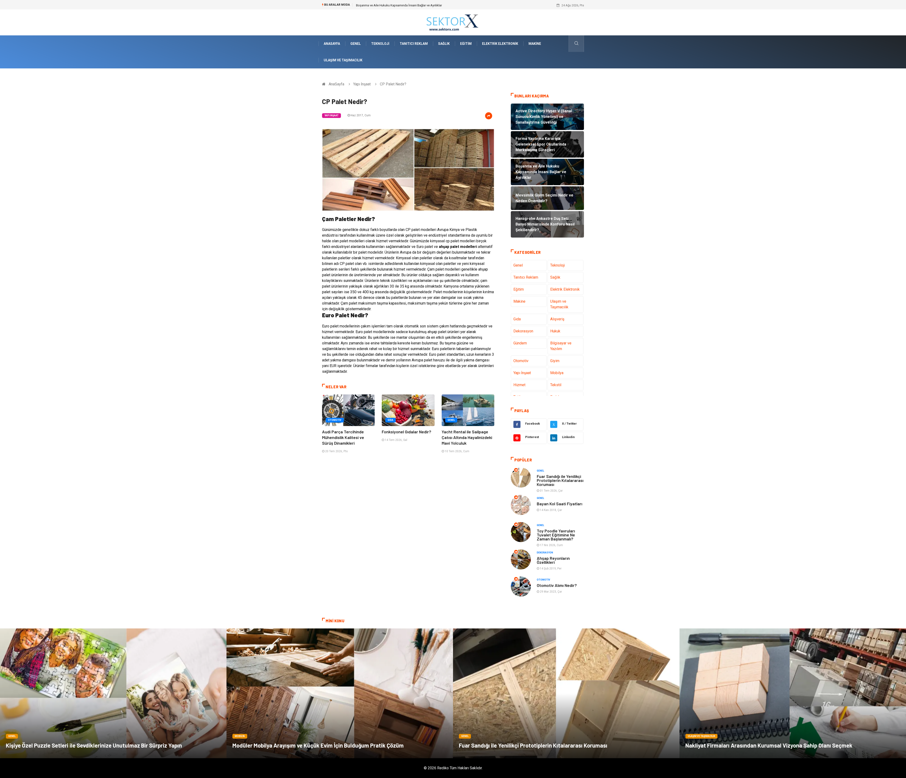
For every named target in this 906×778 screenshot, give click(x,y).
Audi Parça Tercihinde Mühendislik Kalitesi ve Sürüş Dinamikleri (343, 437)
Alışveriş (557, 319)
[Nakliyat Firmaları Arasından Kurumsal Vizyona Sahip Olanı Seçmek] (793, 693)
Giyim (554, 361)
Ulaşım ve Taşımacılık (343, 60)
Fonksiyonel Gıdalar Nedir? (406, 431)
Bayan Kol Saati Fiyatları (559, 503)
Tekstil (555, 385)
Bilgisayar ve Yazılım (560, 346)
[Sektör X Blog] (453, 22)
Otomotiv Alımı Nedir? (557, 585)
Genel (355, 44)
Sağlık (444, 44)
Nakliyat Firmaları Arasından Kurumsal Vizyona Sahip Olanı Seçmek (768, 745)
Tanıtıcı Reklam (414, 44)
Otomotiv (334, 420)
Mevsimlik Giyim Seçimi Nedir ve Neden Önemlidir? (390, 5)
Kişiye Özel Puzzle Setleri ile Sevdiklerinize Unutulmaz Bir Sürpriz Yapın (94, 745)
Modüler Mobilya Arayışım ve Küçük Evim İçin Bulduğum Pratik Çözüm (318, 745)
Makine (534, 44)
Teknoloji (380, 44)
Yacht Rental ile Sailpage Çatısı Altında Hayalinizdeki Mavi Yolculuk (467, 437)
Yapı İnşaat (362, 84)
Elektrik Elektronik (500, 44)
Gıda (390, 420)
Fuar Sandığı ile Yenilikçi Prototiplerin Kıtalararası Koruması (560, 480)
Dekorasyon (523, 331)
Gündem (520, 343)
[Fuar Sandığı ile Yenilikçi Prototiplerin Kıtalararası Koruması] (566, 693)
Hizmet (519, 385)
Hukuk (555, 331)
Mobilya (556, 373)
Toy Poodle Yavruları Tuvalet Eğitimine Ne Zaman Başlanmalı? (556, 534)
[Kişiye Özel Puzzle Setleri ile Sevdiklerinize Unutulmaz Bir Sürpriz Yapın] (113, 693)
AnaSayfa (332, 44)
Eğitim (466, 44)
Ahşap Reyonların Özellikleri (553, 560)
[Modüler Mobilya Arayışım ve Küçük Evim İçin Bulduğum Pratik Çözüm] (339, 693)
